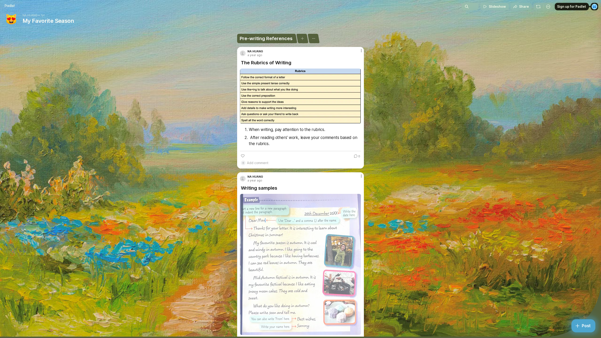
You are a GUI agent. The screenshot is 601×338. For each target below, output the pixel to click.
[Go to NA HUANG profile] (243, 53)
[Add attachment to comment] (243, 163)
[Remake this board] (538, 6)
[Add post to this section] (302, 38)
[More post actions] (361, 51)
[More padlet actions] (548, 6)
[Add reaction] (243, 156)
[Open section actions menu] (314, 38)
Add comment (257, 163)
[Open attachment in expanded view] (300, 96)
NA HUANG (30, 15)
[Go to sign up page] (594, 6)
